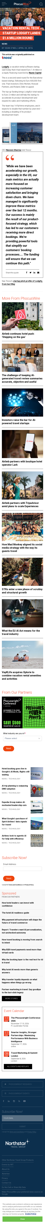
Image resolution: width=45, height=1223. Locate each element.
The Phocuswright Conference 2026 (25, 1019)
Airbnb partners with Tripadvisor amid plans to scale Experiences (20, 504)
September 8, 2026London (18, 1060)
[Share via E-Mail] (38, 272)
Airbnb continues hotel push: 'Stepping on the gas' (18, 335)
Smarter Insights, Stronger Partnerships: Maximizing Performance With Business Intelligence (24, 1037)
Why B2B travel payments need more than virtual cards (21, 951)
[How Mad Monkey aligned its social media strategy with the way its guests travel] (22, 527)
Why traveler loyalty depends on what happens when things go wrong (19, 981)
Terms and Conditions (15, 884)
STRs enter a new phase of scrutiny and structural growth (22, 591)
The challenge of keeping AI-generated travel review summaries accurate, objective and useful (22, 378)
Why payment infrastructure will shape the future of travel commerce (22, 921)
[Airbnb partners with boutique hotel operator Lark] (22, 444)
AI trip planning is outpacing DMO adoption (15, 787)
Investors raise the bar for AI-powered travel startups (19, 421)
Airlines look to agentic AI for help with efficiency (14, 837)
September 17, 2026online (19, 1045)
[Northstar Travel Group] (17, 1143)
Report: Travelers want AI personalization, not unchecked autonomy (22, 931)
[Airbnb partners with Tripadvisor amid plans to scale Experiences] (22, 485)
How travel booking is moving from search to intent (22, 941)
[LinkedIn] (8, 1101)
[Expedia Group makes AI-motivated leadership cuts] (37, 807)
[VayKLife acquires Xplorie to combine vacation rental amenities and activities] (22, 655)
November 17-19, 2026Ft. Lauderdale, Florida (20, 1025)
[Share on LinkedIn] (34, 272)
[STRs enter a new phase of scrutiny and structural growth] (22, 572)
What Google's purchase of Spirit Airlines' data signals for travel (15, 821)
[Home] (22, 4)
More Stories (11, 998)
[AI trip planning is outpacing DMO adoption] (37, 790)
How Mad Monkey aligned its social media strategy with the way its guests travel (22, 548)
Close (22, 1219)
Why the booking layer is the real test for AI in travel (22, 961)
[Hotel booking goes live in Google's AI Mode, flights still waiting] (37, 774)
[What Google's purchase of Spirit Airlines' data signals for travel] (37, 824)
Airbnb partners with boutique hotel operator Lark (22, 463)
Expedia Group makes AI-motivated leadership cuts (14, 803)
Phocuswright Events (19, 1093)
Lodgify (5, 67)
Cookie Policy (30, 1214)
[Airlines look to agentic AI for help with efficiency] (37, 840)
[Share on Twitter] (31, 272)
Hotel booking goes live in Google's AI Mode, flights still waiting (15, 771)
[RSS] (19, 1101)
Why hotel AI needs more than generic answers (20, 971)
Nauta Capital (35, 73)
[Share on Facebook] (27, 272)
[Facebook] (3, 1101)
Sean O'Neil (11, 48)
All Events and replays (18, 1066)
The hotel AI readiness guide (15, 913)
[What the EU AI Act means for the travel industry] (22, 613)
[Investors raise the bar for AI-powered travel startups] (22, 402)
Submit (22, 1127)
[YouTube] (24, 1101)
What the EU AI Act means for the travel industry (21, 632)
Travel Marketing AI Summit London (24, 1054)
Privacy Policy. (29, 884)
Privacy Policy (31, 1132)
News (5, 44)
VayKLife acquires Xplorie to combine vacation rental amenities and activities (21, 675)
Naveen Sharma (13, 150)
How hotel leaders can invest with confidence (18, 904)
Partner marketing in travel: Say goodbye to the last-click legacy (21, 991)
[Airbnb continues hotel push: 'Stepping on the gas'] (22, 316)
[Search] (41, 4)
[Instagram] (14, 1101)
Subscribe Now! (12, 1112)
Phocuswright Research (20, 1084)
